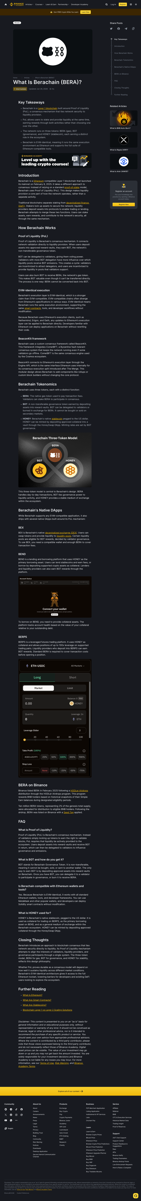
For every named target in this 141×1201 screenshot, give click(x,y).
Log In (113, 4)
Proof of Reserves (119, 1127)
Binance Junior (64, 1120)
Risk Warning (37, 1142)
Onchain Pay (90, 1120)
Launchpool (63, 1130)
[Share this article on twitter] (111, 28)
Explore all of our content (68, 1091)
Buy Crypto (63, 1111)
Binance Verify (118, 1155)
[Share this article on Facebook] (118, 28)
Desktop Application (40, 1151)
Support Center (118, 1141)
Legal (35, 1124)
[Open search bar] (106, 4)
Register (123, 4)
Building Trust (38, 1133)
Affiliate (115, 1108)
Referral (115, 1111)
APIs (114, 1152)
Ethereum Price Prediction (95, 1150)
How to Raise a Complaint (122, 1168)
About (35, 1108)
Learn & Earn (90, 1131)
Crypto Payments (65, 1117)
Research (62, 1142)
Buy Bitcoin (90, 1156)
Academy (62, 1124)
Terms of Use (21, 1189)
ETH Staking (63, 1136)
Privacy (35, 1130)
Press (35, 1120)
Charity (62, 1145)
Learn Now (85, 12)
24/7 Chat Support (119, 1138)
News (35, 1117)
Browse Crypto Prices (94, 1135)
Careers (36, 1111)
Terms (35, 1127)
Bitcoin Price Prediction (94, 1147)
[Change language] (131, 4)
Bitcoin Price (90, 1138)
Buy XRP (89, 1162)
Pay (60, 1114)
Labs (88, 1117)
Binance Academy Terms (44, 1189)
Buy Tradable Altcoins (94, 1171)
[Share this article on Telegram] (126, 28)
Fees (114, 1149)
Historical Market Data (121, 1120)
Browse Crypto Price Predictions (97, 1144)
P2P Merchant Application (95, 1108)
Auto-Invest (63, 1133)
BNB (114, 1114)
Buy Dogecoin (91, 1165)
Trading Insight (118, 1124)
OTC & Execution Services (122, 1117)
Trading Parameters (120, 1158)
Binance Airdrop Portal (121, 1161)
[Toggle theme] (136, 4)
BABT (61, 1139)
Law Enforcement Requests (122, 1164)
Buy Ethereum (91, 1168)
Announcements (39, 1114)
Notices (35, 1145)
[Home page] (17, 4)
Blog (34, 1136)
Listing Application (92, 1111)
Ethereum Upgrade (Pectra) (96, 1153)
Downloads (37, 1148)
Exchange (63, 1108)
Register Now (124, 204)
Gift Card (62, 1127)
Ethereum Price (91, 1141)
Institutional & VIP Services (95, 1114)
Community (37, 1139)
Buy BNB (89, 1159)
